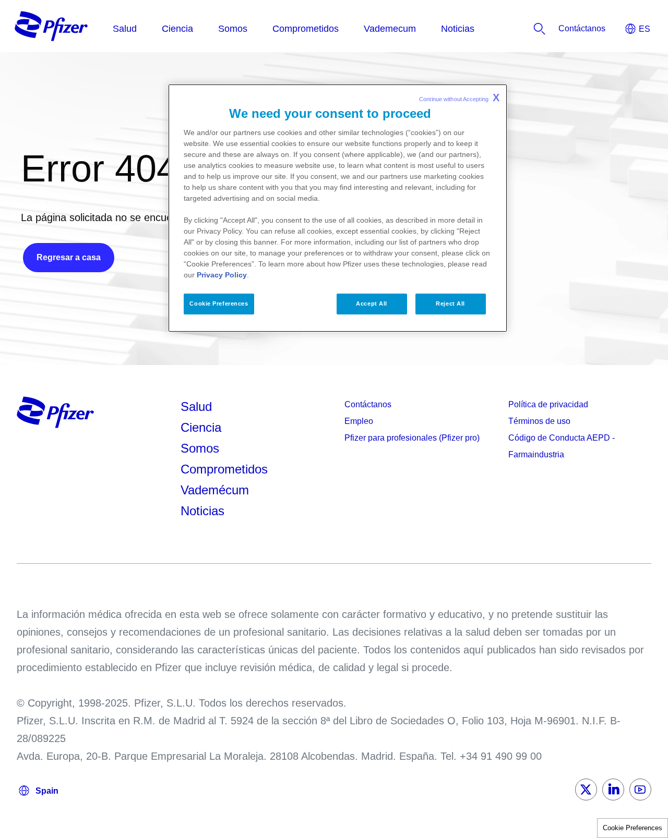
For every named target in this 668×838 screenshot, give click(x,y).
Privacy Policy (222, 275)
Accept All (371, 303)
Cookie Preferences (632, 828)
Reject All (450, 303)
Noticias (202, 511)
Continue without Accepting (459, 97)
